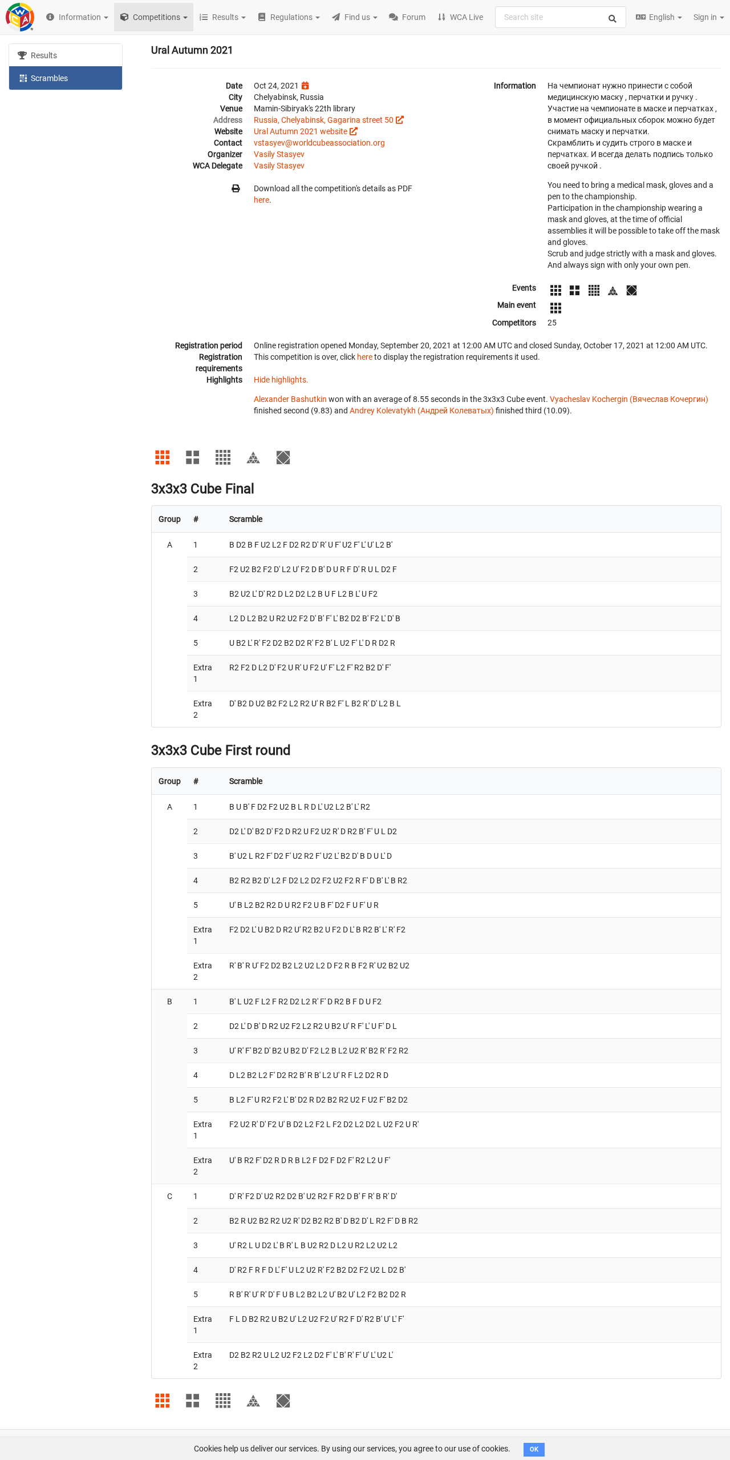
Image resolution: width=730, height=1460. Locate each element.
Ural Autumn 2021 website (300, 131)
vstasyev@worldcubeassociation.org (319, 142)
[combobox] (560, 17)
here (261, 199)
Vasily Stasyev (279, 154)
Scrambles (48, 78)
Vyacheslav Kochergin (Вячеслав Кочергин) (629, 399)
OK (534, 1449)
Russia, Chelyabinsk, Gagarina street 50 (324, 119)
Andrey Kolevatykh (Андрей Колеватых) (422, 410)
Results (43, 55)
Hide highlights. (281, 379)
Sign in (706, 17)
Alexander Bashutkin (290, 399)
